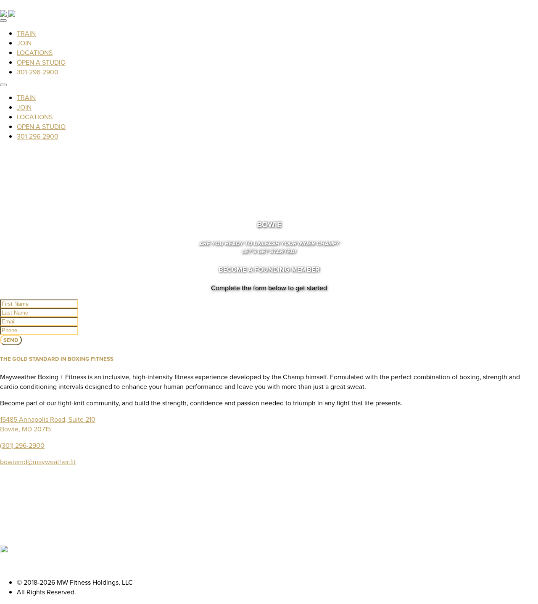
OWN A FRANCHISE (277, 504)
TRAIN (26, 33)
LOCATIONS (35, 53)
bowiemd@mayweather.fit (38, 462)
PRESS (277, 523)
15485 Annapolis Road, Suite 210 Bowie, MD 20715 (47, 424)
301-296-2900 (37, 72)
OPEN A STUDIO (41, 62)
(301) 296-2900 (22, 445)
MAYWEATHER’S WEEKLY (277, 514)
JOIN (24, 43)
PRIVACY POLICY (277, 533)
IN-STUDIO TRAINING (277, 485)
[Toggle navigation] (3, 20)
